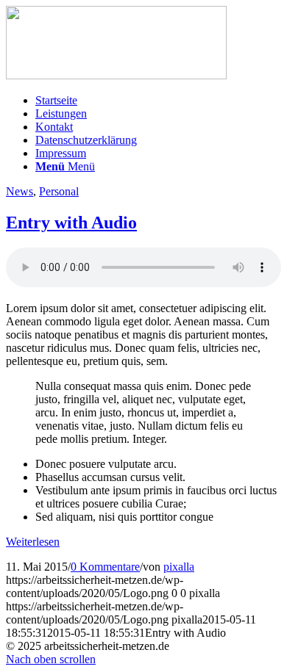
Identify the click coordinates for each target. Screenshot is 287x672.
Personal (59, 191)
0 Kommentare (105, 566)
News (19, 191)
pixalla (178, 566)
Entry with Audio (71, 222)
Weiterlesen (33, 541)
